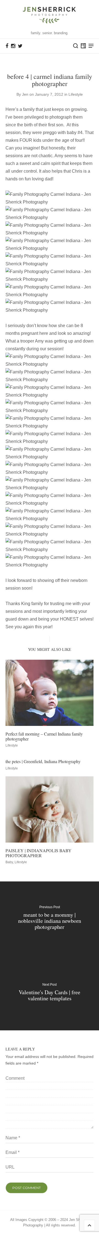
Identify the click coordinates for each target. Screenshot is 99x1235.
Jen (25, 94)
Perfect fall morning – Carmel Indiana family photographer (44, 736)
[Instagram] (13, 46)
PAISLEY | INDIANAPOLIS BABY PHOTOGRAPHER (39, 853)
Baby (9, 862)
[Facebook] (7, 46)
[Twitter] (20, 46)
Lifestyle (75, 94)
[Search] (75, 45)
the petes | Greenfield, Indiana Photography (43, 761)
